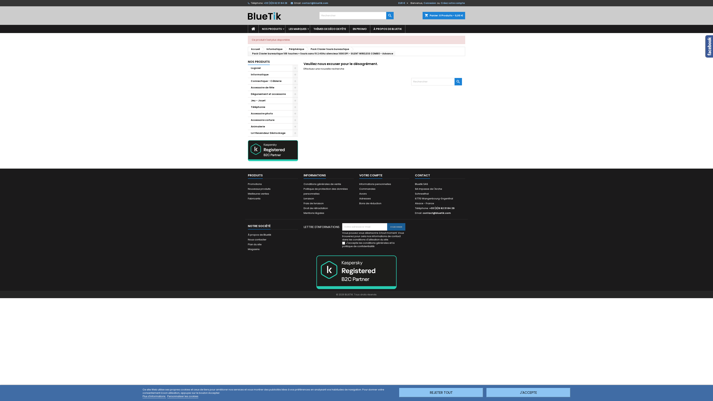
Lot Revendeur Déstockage (268, 133)
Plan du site (255, 244)
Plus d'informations (154, 396)
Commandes (367, 189)
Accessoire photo (262, 113)
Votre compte (370, 175)
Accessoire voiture (262, 120)
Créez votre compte (453, 3)
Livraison (309, 198)
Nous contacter (257, 239)
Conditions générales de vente (322, 184)
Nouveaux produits (259, 189)
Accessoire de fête (262, 87)
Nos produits (272, 29)
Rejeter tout (441, 392)
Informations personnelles (375, 184)
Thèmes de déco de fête (329, 29)
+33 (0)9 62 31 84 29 (275, 3)
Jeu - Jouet (258, 100)
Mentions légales (314, 213)
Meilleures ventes (258, 193)
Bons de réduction (370, 203)
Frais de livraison (314, 203)
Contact (422, 175)
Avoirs (363, 193)
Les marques (298, 29)
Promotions (255, 184)
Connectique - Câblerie (266, 81)
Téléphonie (258, 107)
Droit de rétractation (316, 208)
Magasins (254, 249)
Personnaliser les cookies (182, 396)
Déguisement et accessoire (268, 94)
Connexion (430, 3)
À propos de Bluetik (388, 29)
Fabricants (254, 198)
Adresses (365, 198)
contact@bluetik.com (315, 3)
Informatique (259, 74)
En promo (360, 29)
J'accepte (528, 392)
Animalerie (258, 126)
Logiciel (256, 68)
